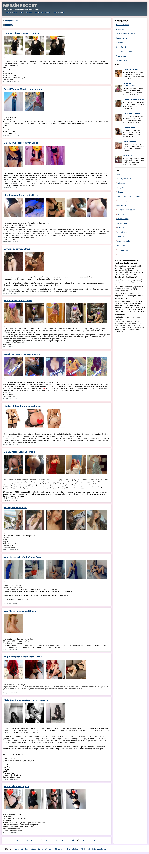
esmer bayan (121, 214)
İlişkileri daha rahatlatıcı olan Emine (22, 406)
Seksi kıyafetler (130, 141)
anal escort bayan (123, 250)
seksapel (120, 192)
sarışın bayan (122, 223)
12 (73, 840)
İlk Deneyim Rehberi (99, 849)
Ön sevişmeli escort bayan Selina (21, 143)
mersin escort (11, 12)
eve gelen (120, 188)
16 (95, 840)
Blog (21, 12)
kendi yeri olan (122, 201)
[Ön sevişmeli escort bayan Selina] (13, 156)
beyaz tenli (121, 245)
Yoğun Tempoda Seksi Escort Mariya (23, 656)
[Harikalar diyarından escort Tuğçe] (13, 45)
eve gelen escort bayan (126, 210)
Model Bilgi (85, 849)
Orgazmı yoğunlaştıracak (130, 84)
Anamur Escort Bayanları (125, 34)
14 (83, 840)
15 (89, 840)
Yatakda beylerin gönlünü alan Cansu (23, 557)
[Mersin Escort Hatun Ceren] (13, 313)
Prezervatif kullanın (131, 113)
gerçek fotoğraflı (123, 241)
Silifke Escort (121, 47)
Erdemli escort (121, 38)
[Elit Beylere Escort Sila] (13, 520)
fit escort (120, 228)
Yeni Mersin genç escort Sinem (20, 611)
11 (67, 840)
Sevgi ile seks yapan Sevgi (17, 249)
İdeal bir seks (129, 127)
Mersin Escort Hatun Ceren (18, 300)
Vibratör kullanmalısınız (133, 99)
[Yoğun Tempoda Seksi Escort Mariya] (13, 669)
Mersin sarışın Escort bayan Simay (22, 354)
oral (118, 174)
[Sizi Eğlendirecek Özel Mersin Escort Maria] (13, 712)
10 (61, 840)
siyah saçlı (121, 237)
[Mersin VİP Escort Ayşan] (13, 799)
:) (4, 58)
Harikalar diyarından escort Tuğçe (21, 33)
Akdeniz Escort (121, 29)
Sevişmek (127, 155)
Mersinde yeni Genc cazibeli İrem (21, 195)
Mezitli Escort (121, 43)
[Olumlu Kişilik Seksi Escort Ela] (13, 464)
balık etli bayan (122, 232)
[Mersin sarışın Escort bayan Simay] (13, 366)
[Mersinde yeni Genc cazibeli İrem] (13, 207)
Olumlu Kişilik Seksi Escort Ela (19, 452)
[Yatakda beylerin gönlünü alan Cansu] (13, 569)
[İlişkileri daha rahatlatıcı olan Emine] (13, 418)
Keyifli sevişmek (130, 69)
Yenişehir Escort (122, 60)
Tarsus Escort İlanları (124, 51)
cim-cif (119, 254)
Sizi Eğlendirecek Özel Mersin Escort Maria (26, 700)
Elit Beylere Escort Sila (15, 507)
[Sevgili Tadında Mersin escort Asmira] (13, 101)
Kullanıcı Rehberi (73, 849)
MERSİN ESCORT (20, 5)
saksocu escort (122, 219)
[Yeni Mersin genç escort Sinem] (13, 623)
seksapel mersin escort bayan (128, 196)
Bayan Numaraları (122, 25)
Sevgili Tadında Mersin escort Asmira (23, 89)
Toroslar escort (121, 56)
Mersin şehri (59, 12)
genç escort (121, 205)
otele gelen (121, 183)
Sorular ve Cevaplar (43, 12)
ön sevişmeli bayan (124, 179)
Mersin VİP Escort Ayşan (16, 786)
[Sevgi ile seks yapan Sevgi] (13, 261)
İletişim (29, 12)
